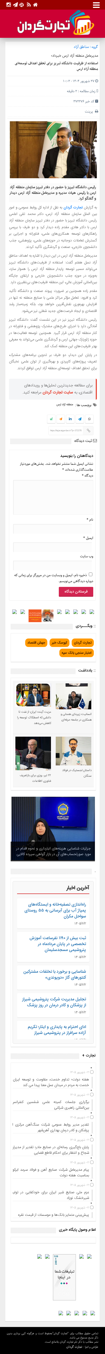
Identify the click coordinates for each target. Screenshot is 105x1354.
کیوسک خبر (59, 643)
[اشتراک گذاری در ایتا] (60, 419)
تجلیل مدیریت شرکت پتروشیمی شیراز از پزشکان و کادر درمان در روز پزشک (54, 1002)
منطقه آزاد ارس (64, 404)
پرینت (90, 112)
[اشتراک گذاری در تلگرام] (79, 419)
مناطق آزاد (81, 47)
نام (90, 520)
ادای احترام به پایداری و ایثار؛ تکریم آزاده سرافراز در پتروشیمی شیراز (57, 1029)
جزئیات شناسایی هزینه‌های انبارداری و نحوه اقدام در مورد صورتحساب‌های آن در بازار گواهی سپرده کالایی (53, 851)
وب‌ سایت (86, 556)
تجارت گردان (73, 207)
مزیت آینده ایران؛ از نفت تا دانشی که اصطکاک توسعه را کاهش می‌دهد (34, 718)
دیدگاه (87, 476)
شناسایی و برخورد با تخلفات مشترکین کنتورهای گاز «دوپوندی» (54, 974)
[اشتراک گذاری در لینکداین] (70, 419)
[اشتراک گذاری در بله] (51, 419)
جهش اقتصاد (36, 643)
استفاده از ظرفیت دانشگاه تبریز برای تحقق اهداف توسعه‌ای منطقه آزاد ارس (56, 66)
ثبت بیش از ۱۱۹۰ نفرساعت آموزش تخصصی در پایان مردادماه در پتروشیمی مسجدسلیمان (57, 944)
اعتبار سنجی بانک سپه (77, 653)
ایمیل (88, 538)
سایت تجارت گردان (58, 392)
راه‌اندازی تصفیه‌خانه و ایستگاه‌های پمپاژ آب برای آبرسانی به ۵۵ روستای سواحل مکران (55, 910)
